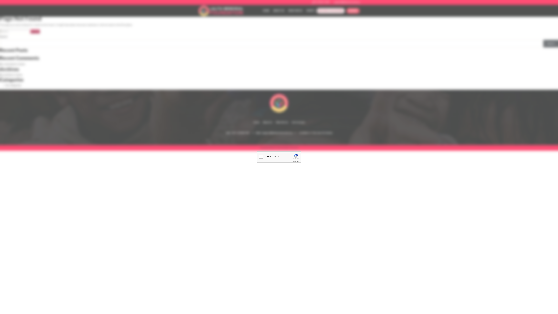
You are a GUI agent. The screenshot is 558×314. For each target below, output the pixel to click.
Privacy (293, 161)
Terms (297, 161)
